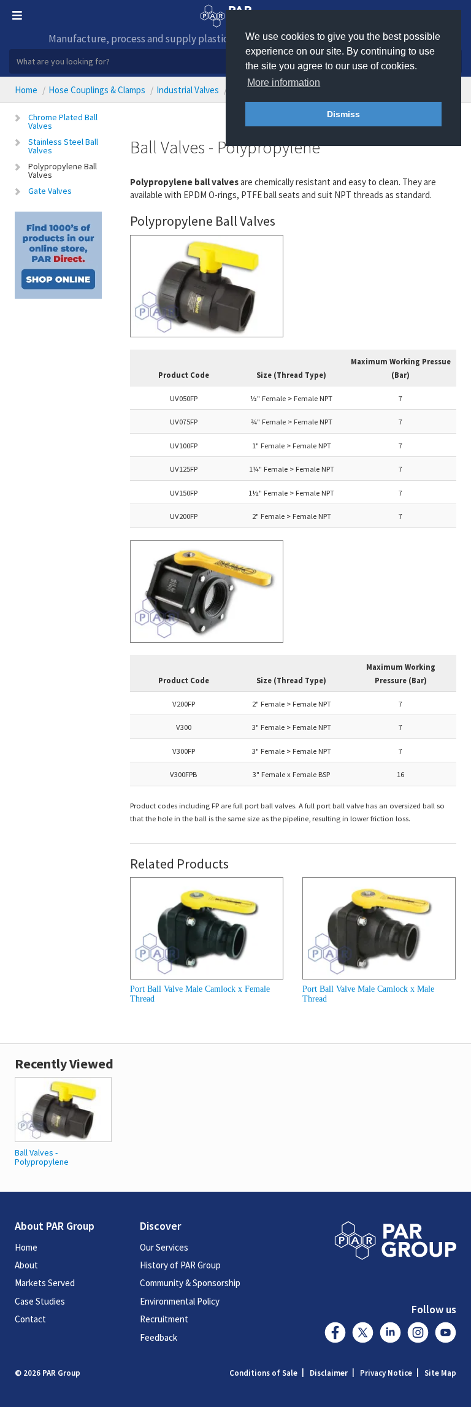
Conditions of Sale (263, 1373)
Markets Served (45, 1283)
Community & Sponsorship (190, 1283)
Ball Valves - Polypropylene (42, 1157)
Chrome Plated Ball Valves (63, 121)
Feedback (158, 1337)
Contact (30, 1319)
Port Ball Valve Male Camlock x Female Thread (200, 993)
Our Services (164, 1247)
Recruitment (164, 1319)
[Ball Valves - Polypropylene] (63, 1108)
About (26, 1265)
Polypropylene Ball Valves (62, 170)
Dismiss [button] (343, 114)
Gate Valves (50, 190)
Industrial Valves (187, 90)
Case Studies (40, 1301)
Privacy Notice (386, 1373)
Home (26, 90)
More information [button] (283, 82)
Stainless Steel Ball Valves (63, 146)
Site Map (440, 1373)
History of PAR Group (180, 1265)
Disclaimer (329, 1373)
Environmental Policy (180, 1301)
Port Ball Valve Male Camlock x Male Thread (368, 993)
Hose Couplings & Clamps (96, 90)
